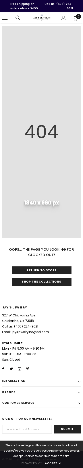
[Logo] (42, 17)
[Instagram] (19, 369)
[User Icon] (63, 18)
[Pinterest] (28, 369)
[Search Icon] (17, 18)
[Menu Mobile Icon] (5, 18)
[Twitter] (11, 369)
